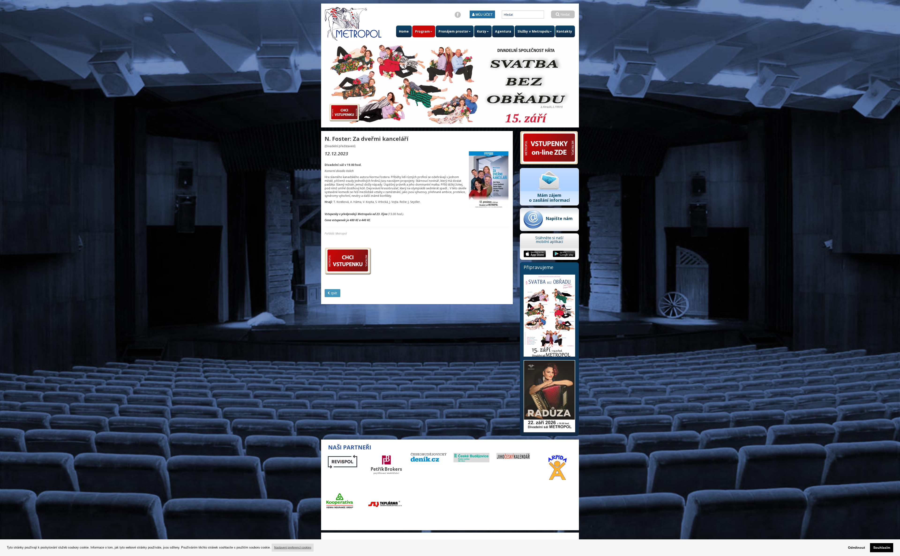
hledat (565, 14)
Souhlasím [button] (881, 547)
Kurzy (481, 31)
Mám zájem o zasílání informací (549, 197)
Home (404, 31)
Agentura (503, 31)
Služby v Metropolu (533, 31)
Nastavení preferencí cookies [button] (292, 547)
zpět (333, 293)
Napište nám (559, 218)
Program (422, 31)
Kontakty (564, 31)
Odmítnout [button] (856, 547)
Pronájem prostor (453, 31)
